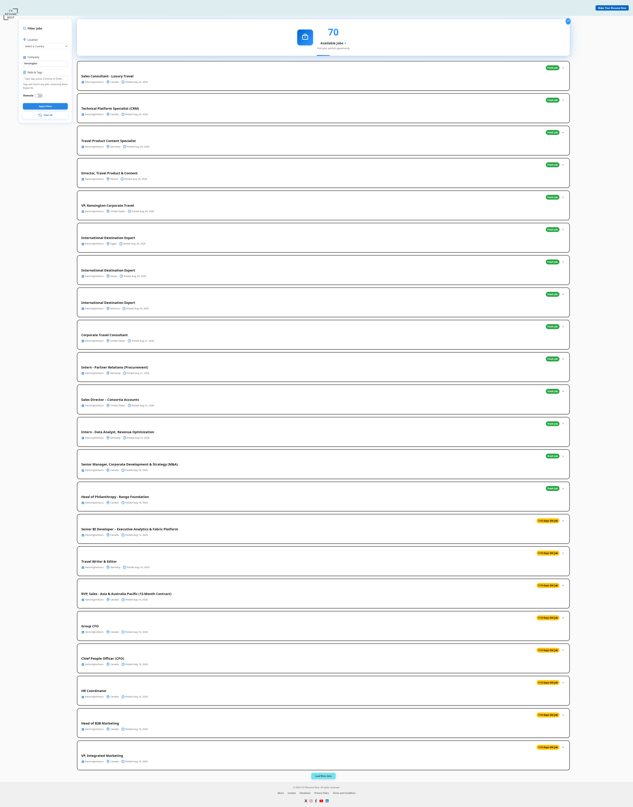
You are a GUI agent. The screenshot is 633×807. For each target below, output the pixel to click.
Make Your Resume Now (612, 8)
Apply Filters (45, 106)
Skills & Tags (35, 72)
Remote (28, 95)
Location (33, 40)
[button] (323, 76)
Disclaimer (305, 793)
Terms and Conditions (344, 793)
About (281, 793)
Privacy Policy (322, 793)
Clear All (47, 115)
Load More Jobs (323, 776)
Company (33, 57)
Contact (292, 793)
